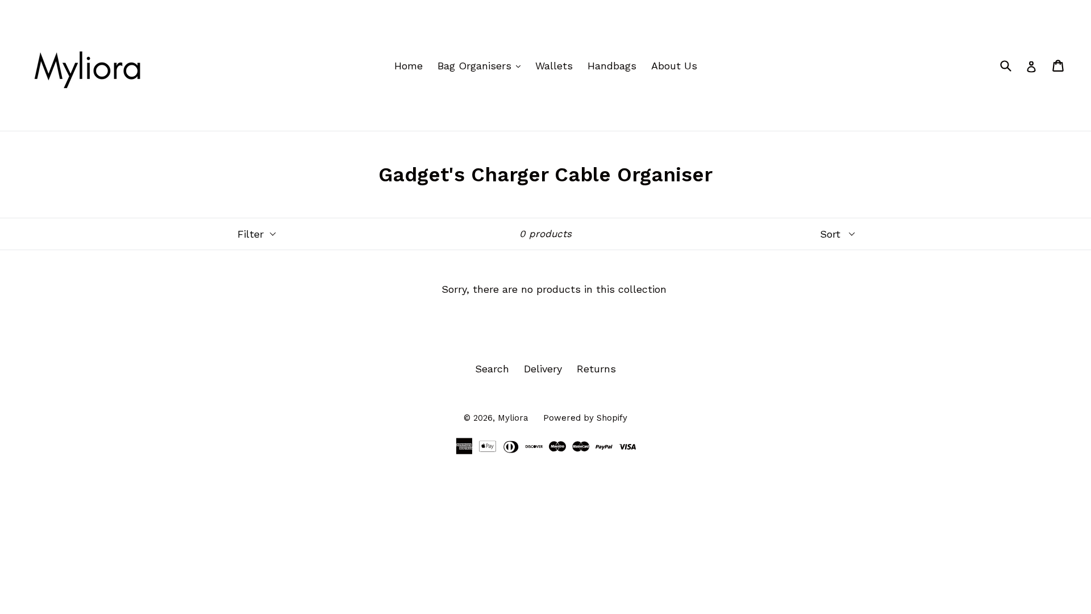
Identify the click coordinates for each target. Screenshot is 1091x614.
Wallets (554, 66)
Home (408, 66)
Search (492, 369)
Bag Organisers (482, 65)
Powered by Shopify (585, 418)
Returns (596, 369)
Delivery (543, 369)
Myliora (513, 418)
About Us (674, 66)
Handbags (612, 66)
